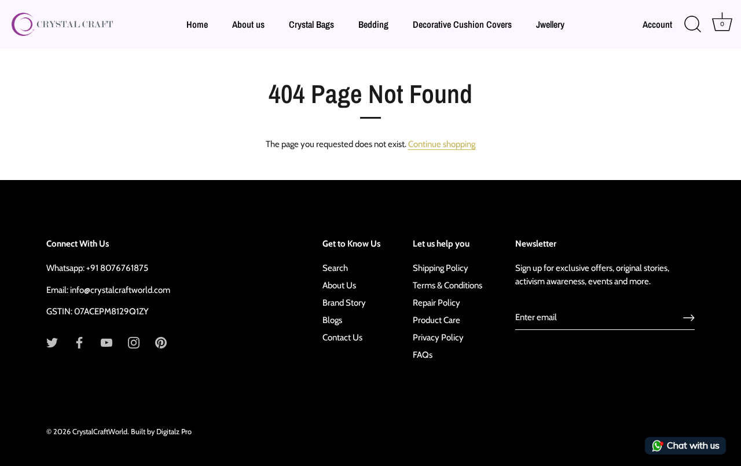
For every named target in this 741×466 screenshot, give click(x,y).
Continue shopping (441, 144)
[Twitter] (52, 342)
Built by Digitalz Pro (161, 431)
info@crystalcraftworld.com (120, 290)
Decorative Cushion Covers (462, 24)
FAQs (422, 355)
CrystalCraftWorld (99, 431)
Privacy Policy (438, 337)
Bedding (373, 24)
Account (657, 24)
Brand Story (344, 303)
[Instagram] (134, 342)
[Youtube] (106, 342)
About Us (339, 285)
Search (335, 268)
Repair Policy (436, 303)
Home (197, 24)
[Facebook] (79, 342)
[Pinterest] (161, 342)
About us (248, 24)
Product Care (436, 320)
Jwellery (550, 24)
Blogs (332, 320)
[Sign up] (689, 318)
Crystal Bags (311, 24)
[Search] (692, 24)
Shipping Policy (440, 268)
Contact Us (342, 337)
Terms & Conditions (447, 285)
